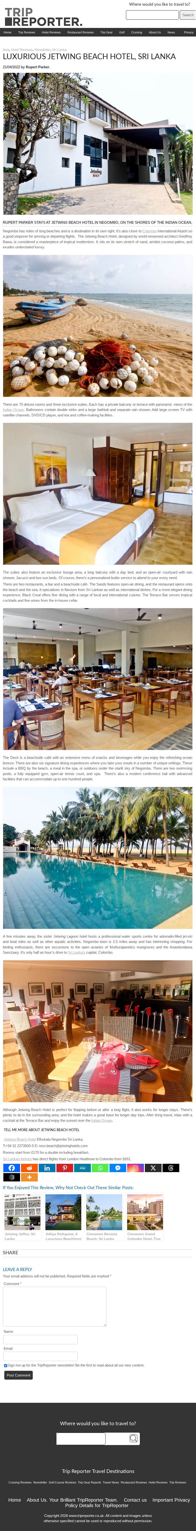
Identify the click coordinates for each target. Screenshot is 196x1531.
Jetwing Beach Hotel (20, 1139)
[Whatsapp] (100, 1168)
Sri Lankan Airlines (17, 1159)
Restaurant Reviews (80, 32)
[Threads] (171, 1168)
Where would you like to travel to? (159, 4)
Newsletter (42, 50)
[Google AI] (11, 1177)
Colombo (149, 231)
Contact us (135, 1500)
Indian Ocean (13, 410)
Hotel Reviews (51, 32)
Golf (122, 32)
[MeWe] (82, 1168)
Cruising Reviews (20, 1482)
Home (7, 32)
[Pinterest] (64, 1168)
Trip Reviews (26, 32)
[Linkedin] (47, 1168)
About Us (155, 32)
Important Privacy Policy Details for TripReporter (127, 1502)
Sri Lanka (59, 50)
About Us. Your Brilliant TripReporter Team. (72, 1500)
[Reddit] (29, 1168)
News (171, 32)
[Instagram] (135, 1168)
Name (8, 1331)
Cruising (136, 32)
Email (8, 1348)
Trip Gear (106, 32)
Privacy (189, 32)
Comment (13, 1284)
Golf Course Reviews (62, 1482)
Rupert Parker (37, 67)
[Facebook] (11, 1168)
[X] (153, 1168)
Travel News (111, 1482)
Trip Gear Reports (89, 1482)
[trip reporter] (45, 25)
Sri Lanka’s (76, 952)
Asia (6, 50)
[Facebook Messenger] (117, 1168)
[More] (29, 1177)
